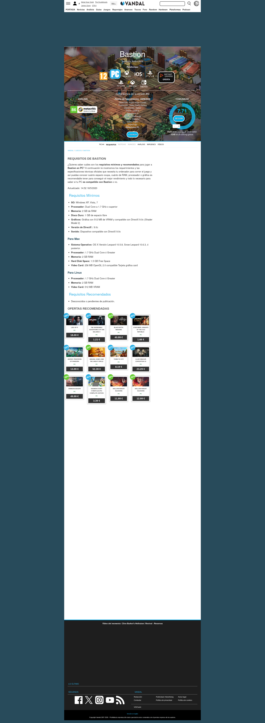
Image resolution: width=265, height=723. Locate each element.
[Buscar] (189, 3)
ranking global (187, 134)
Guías (99, 9)
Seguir (179, 118)
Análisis (90, 9)
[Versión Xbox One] (132, 83)
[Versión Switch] (144, 83)
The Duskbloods (101, 2)
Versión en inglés (132, 714)
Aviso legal (182, 697)
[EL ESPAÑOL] (196, 3)
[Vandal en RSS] (120, 700)
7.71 (182, 110)
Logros (132, 134)
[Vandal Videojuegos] (132, 3)
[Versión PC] (115, 74)
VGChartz (137, 707)
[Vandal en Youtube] (109, 700)
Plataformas (175, 9)
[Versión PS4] (149, 73)
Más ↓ (114, 4)
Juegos (106, 9)
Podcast (186, 9)
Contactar (137, 700)
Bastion (132, 53)
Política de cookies (185, 700)
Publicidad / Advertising (164, 697)
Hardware (163, 9)
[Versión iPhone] (138, 73)
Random (153, 9)
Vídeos (161, 144)
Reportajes (117, 9)
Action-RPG (137, 61)
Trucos (137, 9)
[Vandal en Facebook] (78, 700)
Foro (145, 9)
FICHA (101, 144)
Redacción (138, 697)
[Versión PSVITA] (120, 83)
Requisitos (111, 145)
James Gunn (86, 6)
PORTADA (70, 9)
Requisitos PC (132, 127)
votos (182, 133)
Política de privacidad (164, 700)
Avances (128, 9)
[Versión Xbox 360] (126, 73)
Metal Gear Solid (87, 2)
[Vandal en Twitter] (88, 700)
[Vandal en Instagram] (99, 700)
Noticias (81, 9)
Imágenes (151, 144)
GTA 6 (94, 6)
